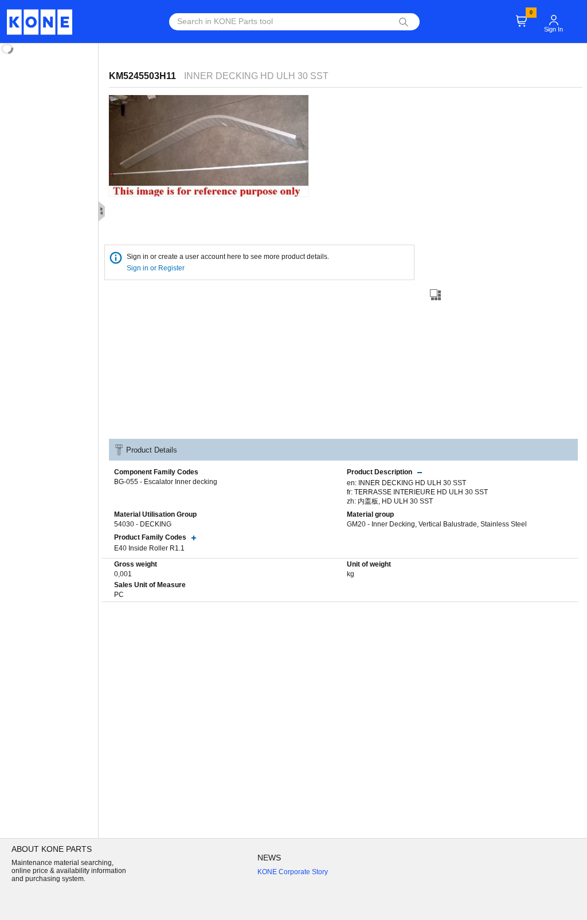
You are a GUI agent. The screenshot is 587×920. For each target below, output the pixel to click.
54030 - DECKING (142, 524)
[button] (554, 14)
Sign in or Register (156, 268)
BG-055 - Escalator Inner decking (165, 482)
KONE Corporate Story (292, 872)
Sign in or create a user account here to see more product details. (228, 257)
